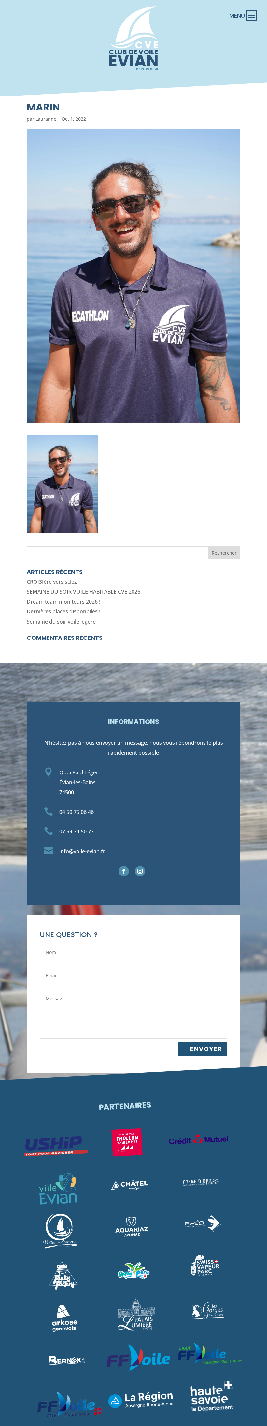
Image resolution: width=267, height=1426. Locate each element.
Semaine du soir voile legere (61, 621)
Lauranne (45, 119)
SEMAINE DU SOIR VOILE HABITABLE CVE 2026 (83, 591)
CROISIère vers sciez (52, 581)
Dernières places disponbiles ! (63, 611)
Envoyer (206, 1049)
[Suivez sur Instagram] (140, 871)
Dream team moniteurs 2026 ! (63, 601)
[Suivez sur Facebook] (124, 871)
